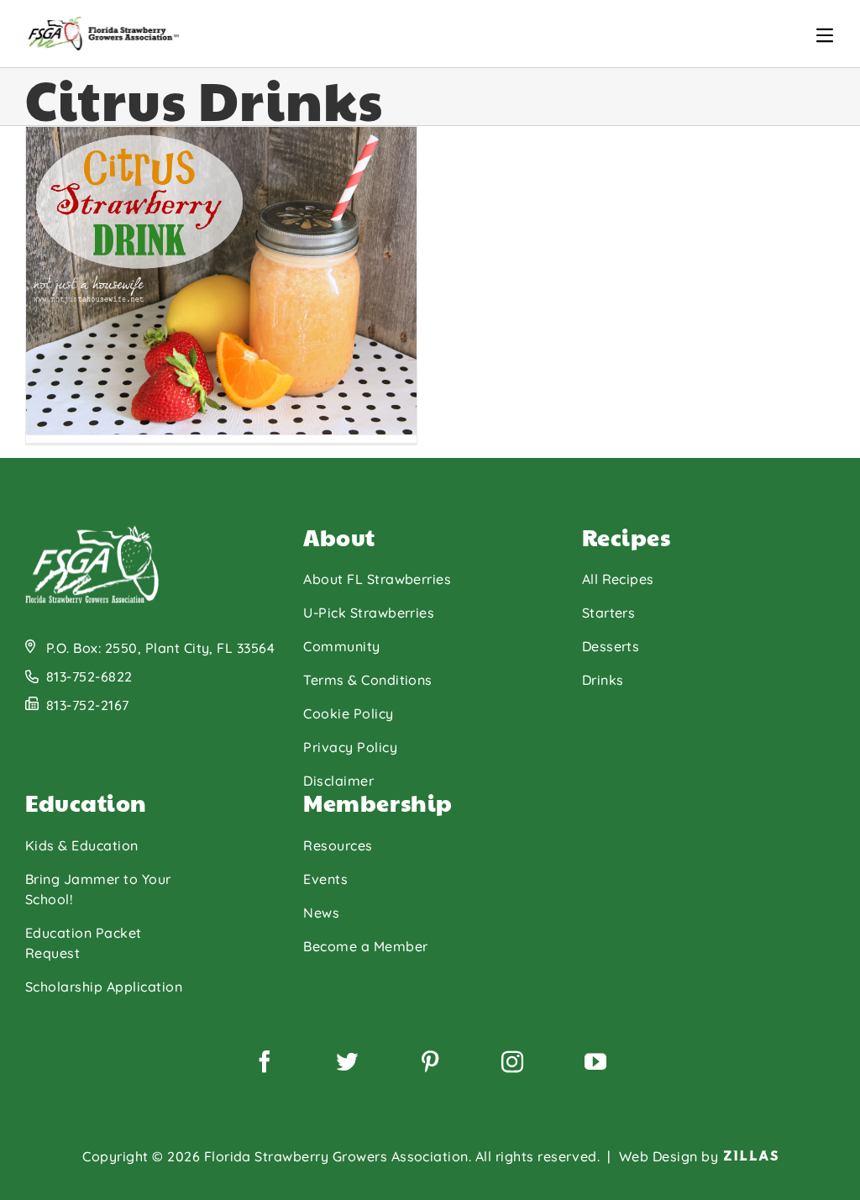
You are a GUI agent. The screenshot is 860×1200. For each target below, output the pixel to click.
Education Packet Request (83, 942)
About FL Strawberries (377, 579)
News (321, 912)
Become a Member (365, 946)
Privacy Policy (350, 747)
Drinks (603, 679)
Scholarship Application (103, 986)
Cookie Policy (348, 713)
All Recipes (618, 579)
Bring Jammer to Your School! (98, 889)
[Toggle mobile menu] (825, 35)
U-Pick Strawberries (368, 612)
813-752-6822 (89, 676)
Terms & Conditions (368, 679)
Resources (337, 845)
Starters (609, 612)
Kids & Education (82, 845)
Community (341, 646)
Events (325, 879)
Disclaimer (338, 780)
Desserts (611, 646)
